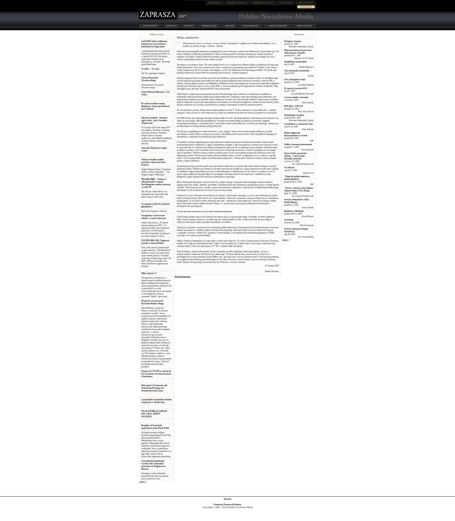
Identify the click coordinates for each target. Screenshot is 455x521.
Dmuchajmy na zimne (294, 115)
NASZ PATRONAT (250, 26)
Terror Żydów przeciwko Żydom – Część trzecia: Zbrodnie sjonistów (295, 156)
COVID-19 (188, 26)
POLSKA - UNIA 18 (293, 106)
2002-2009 (229, 26)
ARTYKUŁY (171, 26)
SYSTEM (288, 220)
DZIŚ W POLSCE (304, 26)
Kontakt (227, 499)
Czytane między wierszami (296, 97)
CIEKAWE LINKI (209, 26)
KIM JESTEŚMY (150, 26)
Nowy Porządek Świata (294, 79)
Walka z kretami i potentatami (298, 144)
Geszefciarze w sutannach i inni (298, 124)
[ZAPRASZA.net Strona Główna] (158, 19)
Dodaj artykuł (306, 7)
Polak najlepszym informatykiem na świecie (295, 134)
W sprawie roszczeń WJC (295, 88)
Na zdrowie (289, 167)
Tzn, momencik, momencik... (297, 70)
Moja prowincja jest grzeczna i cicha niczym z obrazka (298, 51)
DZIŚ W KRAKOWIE (278, 26)
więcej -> (143, 482)
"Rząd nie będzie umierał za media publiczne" (297, 177)
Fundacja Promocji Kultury (228, 504)
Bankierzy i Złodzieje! (294, 211)
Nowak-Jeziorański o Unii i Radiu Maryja (296, 200)
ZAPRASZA (237, 3)
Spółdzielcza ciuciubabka (295, 61)
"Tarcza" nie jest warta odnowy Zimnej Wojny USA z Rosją (298, 189)
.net (215, 3)
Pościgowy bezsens (292, 41)
